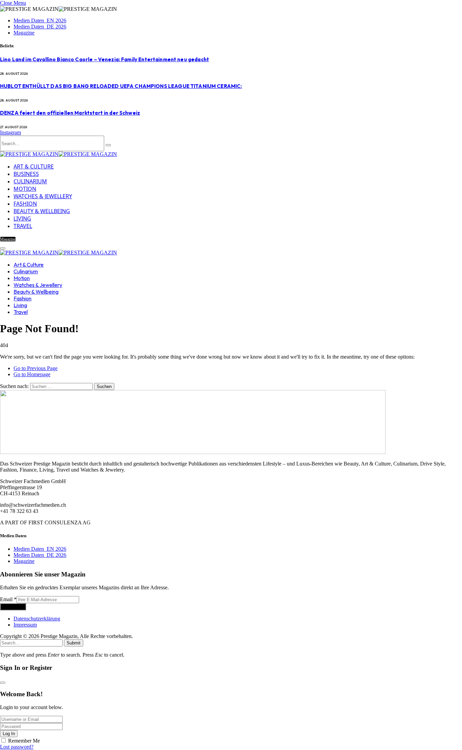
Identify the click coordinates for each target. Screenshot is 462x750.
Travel (23, 226)
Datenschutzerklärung (37, 618)
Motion (25, 188)
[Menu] (2, 248)
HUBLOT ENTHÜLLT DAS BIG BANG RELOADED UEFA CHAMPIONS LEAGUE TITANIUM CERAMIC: (121, 86)
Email (8, 599)
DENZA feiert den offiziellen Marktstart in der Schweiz (70, 113)
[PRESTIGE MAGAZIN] (58, 154)
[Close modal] (2, 683)
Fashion (25, 203)
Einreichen (13, 606)
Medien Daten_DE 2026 (40, 26)
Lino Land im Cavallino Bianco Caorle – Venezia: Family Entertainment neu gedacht (104, 59)
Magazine (24, 33)
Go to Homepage (32, 374)
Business (26, 174)
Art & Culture (34, 166)
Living (22, 218)
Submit (73, 642)
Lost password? (16, 747)
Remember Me (24, 741)
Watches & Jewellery (43, 196)
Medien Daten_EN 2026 (40, 20)
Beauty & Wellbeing (42, 211)
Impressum (25, 625)
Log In (9, 733)
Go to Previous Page (35, 368)
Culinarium (30, 181)
